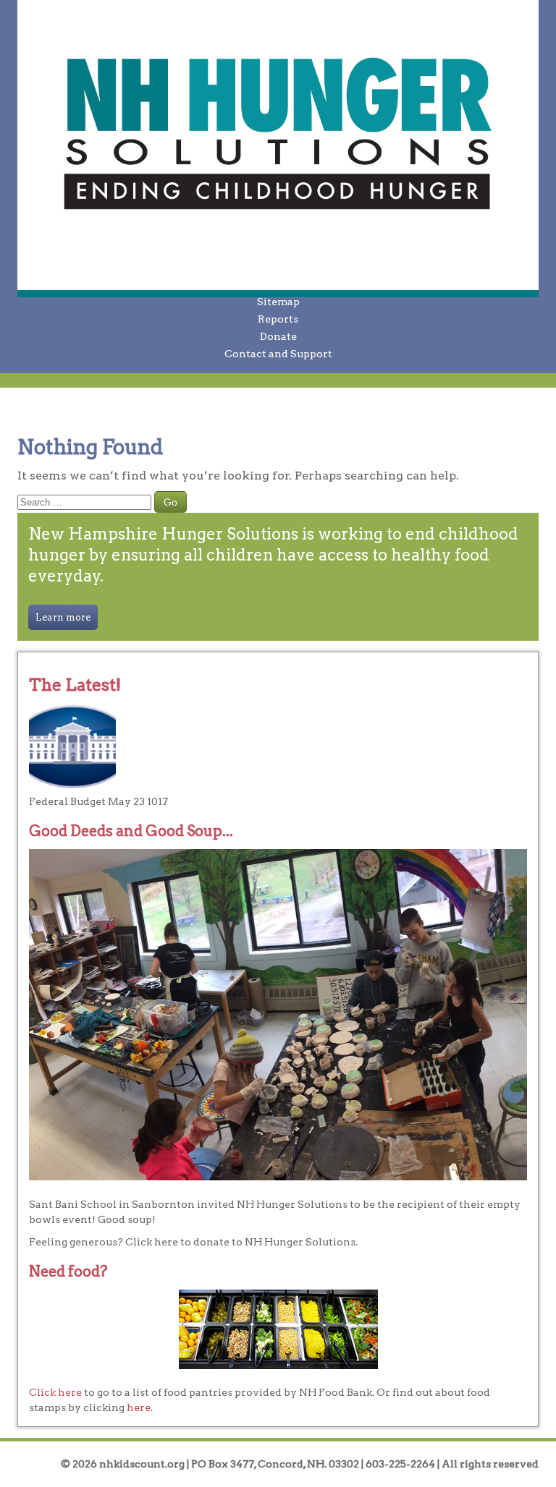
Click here (55, 1392)
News (278, 284)
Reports (278, 319)
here (139, 1407)
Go (170, 502)
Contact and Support (278, 353)
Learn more (62, 617)
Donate (278, 336)
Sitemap (278, 301)
